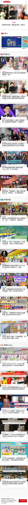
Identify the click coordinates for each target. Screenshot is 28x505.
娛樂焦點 (4, 95)
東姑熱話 (4, 71)
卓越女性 (4, 409)
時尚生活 (4, 362)
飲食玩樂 (4, 385)
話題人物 (4, 189)
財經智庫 (4, 264)
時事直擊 (4, 216)
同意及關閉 (22, 500)
